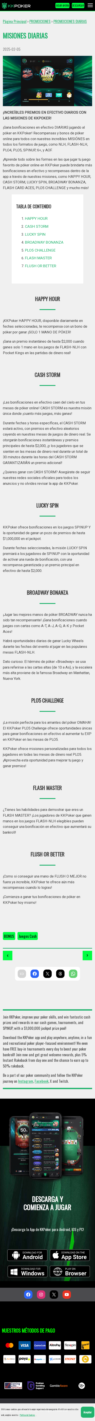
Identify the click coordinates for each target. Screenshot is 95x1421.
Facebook (41, 1081)
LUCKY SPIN (35, 234)
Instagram (25, 1081)
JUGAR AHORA (62, 5)
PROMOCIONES (40, 21)
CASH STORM (36, 226)
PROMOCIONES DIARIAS (70, 21)
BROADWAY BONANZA (44, 242)
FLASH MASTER (38, 258)
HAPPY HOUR (36, 218)
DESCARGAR (78, 5)
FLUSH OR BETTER (40, 266)
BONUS (9, 936)
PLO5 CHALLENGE (40, 250)
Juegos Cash (28, 936)
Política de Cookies (27, 1415)
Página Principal (15, 21)
